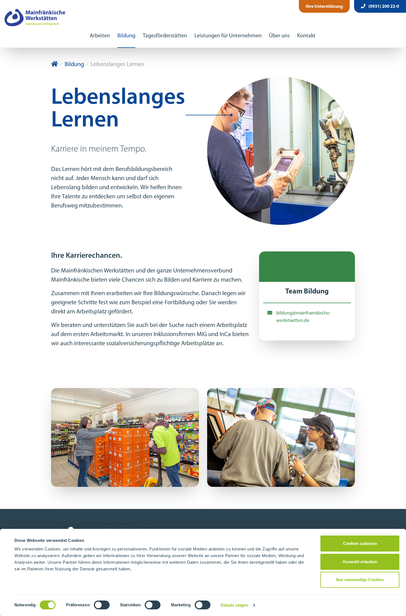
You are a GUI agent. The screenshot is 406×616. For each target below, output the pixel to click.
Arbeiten (100, 36)
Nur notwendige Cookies (360, 579)
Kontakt (306, 36)
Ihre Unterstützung (324, 6)
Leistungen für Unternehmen (228, 36)
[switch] (102, 605)
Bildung (126, 36)
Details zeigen (234, 605)
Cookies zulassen (360, 543)
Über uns (279, 36)
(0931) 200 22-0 (383, 6)
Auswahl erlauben (359, 561)
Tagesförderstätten (165, 36)
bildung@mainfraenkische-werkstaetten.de (303, 317)
